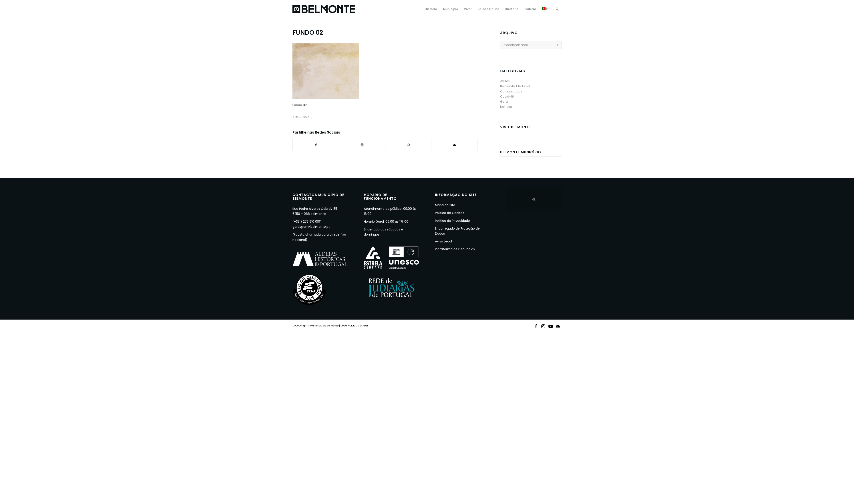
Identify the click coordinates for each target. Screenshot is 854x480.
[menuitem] (431, 9)
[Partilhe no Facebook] (316, 145)
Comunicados (511, 91)
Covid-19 (507, 96)
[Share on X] (362, 145)
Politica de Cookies (449, 213)
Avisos (505, 81)
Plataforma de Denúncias (455, 249)
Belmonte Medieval (515, 86)
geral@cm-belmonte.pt (311, 226)
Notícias (506, 106)
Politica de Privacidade (452, 220)
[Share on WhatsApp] (408, 145)
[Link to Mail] (558, 325)
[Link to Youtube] (550, 325)
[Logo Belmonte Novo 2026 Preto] (323, 9)
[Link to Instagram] (543, 325)
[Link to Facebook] (536, 325)
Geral (504, 101)
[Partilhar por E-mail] (454, 145)
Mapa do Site (445, 205)
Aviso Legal (443, 241)
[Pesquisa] (557, 9)
